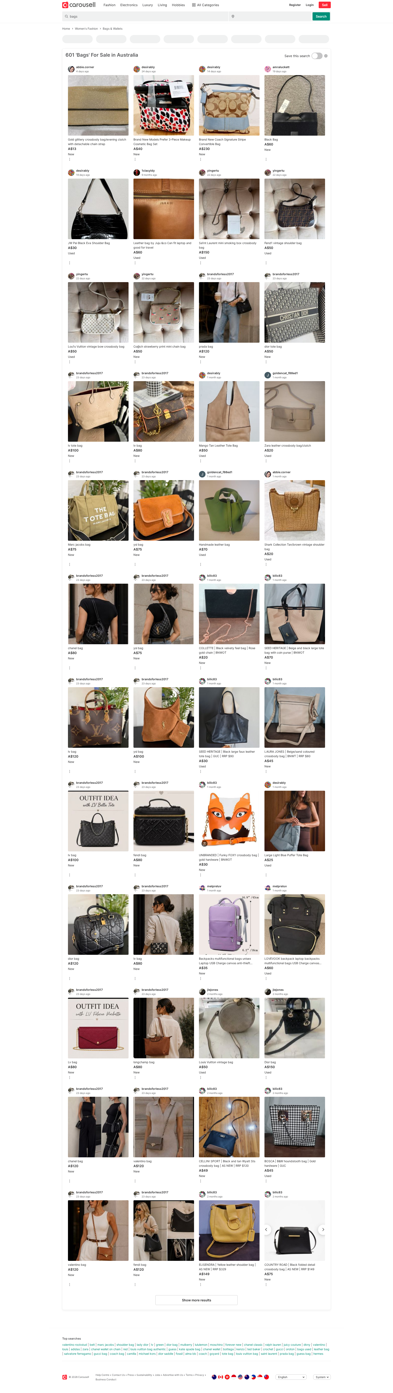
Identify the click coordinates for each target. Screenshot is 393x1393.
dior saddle (165, 1353)
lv (152, 1344)
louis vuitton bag (247, 1353)
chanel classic (253, 1344)
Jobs (157, 1374)
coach (203, 1353)
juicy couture (292, 1344)
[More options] (69, 160)
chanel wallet (211, 1349)
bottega (228, 1349)
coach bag (117, 1353)
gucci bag (100, 1353)
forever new (233, 1344)
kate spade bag (189, 1349)
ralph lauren (273, 1344)
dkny (307, 1344)
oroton (290, 1349)
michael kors (147, 1353)
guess (172, 1349)
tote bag (227, 1353)
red (125, 1349)
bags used (304, 1349)
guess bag (304, 1353)
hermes (318, 1353)
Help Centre (102, 1374)
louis (65, 1349)
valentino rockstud (74, 1344)
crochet (268, 1349)
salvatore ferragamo (77, 1353)
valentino (319, 1344)
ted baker (253, 1349)
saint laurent (269, 1353)
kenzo (240, 1349)
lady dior (142, 1344)
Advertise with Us (173, 1374)
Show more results (196, 1300)
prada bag (287, 1353)
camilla (131, 1353)
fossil (179, 1353)
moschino (216, 1344)
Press (131, 1374)
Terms (189, 1374)
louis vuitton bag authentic (148, 1349)
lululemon (201, 1344)
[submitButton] (321, 16)
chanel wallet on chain (106, 1349)
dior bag (172, 1344)
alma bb (190, 1353)
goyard (214, 1353)
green (160, 1344)
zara (85, 1349)
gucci (279, 1349)
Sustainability (144, 1374)
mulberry (186, 1344)
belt (92, 1344)
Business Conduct (106, 1379)
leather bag (321, 1349)
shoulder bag (125, 1344)
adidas (75, 1349)
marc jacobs (105, 1344)
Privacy (199, 1374)
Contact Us (118, 1374)
